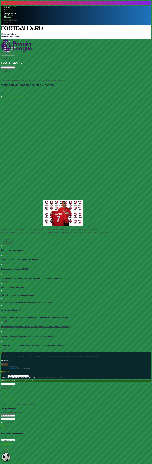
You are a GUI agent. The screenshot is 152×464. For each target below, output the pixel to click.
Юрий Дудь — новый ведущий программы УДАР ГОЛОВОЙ (27, 302)
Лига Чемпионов (10, 10)
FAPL (5, 11)
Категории (4, 376)
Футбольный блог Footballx (10, 80)
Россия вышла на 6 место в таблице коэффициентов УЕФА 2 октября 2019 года (35, 278)
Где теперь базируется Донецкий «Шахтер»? (20, 259)
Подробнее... (5, 360)
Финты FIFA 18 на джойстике (13, 250)
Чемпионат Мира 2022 (12, 6)
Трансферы (32, 80)
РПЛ (5, 9)
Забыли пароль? (6, 429)
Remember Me (7, 422)
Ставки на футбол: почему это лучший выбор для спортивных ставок (32, 345)
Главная (7, 7)
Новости (7, 3)
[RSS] (4, 365)
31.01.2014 (4, 90)
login (7, 236)
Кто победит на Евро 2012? (12, 287)
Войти (3, 447)
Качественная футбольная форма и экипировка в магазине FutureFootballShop (35, 327)
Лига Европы (8, 15)
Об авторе (7, 17)
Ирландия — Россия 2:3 (11, 310)
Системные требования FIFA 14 (14, 269)
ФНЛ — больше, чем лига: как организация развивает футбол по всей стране (34, 317)
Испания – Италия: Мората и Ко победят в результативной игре (29, 336)
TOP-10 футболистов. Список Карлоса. (17, 295)
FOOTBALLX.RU (11, 381)
